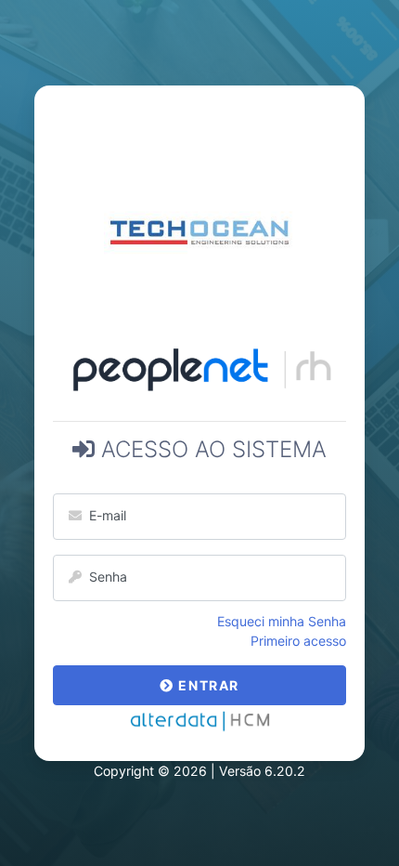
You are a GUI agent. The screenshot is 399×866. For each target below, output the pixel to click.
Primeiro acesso (298, 641)
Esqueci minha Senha (281, 621)
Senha (104, 576)
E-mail (104, 515)
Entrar (206, 685)
